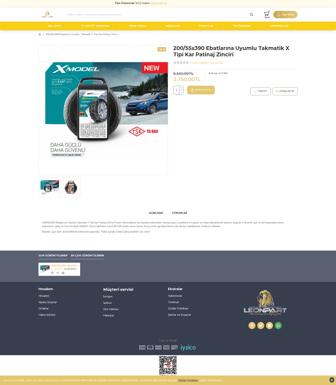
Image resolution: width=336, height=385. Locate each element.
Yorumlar (179, 212)
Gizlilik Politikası (188, 380)
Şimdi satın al (150, 3)
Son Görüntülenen (52, 255)
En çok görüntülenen (87, 255)
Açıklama (156, 212)
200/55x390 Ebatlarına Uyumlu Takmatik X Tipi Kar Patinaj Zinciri (65, 265)
